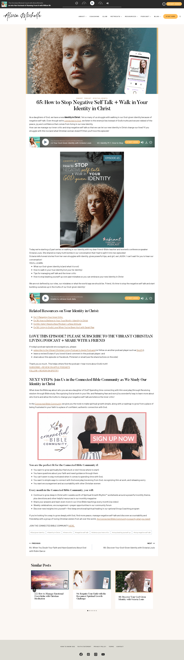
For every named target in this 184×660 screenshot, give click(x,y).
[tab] (87, 610)
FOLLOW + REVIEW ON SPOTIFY (44, 370)
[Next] (149, 589)
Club (105, 16)
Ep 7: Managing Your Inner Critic (48, 317)
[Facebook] (81, 654)
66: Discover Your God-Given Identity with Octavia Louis (129, 545)
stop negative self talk (142, 532)
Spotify (140, 350)
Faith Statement (84, 646)
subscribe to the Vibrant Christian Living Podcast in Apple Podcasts (64, 350)
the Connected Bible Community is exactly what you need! (123, 518)
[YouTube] (103, 654)
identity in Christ (53, 532)
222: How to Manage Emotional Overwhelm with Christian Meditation (48, 596)
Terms (111, 646)
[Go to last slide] (34, 589)
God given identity (37, 532)
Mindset (79, 98)
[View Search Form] (180, 16)
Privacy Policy (100, 646)
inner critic (67, 532)
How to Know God (67, 646)
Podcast (87, 98)
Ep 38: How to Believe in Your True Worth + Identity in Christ (61, 320)
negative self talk (81, 532)
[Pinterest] (88, 654)
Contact (120, 646)
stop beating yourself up (121, 532)
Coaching (94, 16)
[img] (151, 142)
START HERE (170, 16)
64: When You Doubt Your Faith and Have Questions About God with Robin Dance (57, 547)
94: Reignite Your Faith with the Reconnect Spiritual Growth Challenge (91, 596)
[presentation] (50, 579)
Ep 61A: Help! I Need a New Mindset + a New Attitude (57, 324)
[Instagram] (96, 654)
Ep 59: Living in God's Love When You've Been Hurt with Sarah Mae (64, 327)
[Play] (45, 142)
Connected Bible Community (48, 403)
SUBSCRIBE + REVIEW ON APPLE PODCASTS (49, 367)
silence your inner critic (100, 532)
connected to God (72, 120)
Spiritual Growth (100, 98)
